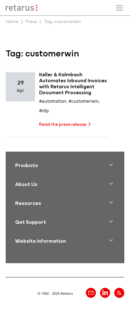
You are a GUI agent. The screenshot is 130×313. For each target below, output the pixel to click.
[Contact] (91, 293)
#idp (44, 110)
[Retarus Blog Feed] (119, 293)
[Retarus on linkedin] (105, 293)
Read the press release (62, 124)
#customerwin (83, 101)
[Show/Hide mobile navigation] (119, 8)
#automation (52, 101)
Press (31, 22)
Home (12, 22)
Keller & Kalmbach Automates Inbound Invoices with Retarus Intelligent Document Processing (73, 84)
